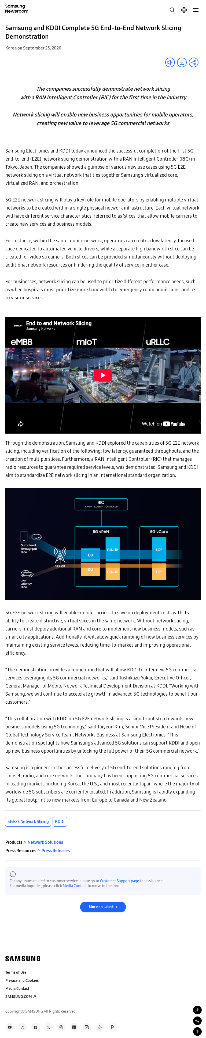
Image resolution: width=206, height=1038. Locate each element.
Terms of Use (15, 972)
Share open (193, 62)
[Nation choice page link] (184, 10)
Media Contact (75, 886)
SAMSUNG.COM (18, 996)
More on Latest (101, 907)
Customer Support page (119, 881)
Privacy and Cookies (22, 980)
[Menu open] (196, 10)
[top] (197, 1031)
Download (182, 62)
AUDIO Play (170, 62)
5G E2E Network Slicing (28, 821)
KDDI (59, 821)
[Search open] (172, 10)
